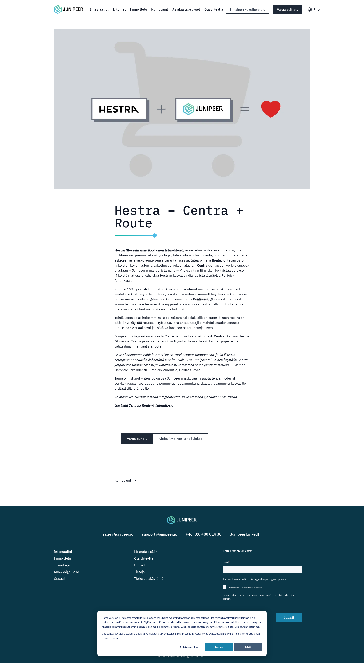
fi (314, 9)
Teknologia (62, 565)
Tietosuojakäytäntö (149, 578)
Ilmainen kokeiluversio (247, 9)
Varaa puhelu (137, 438)
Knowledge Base (66, 572)
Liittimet (119, 9)
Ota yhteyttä (213, 9)
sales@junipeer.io (118, 534)
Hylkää (248, 647)
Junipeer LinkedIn (245, 534)
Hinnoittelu (138, 9)
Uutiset (139, 565)
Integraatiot (99, 9)
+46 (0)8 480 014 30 (204, 534)
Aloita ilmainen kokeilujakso (180, 438)
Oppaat (59, 578)
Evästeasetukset (189, 647)
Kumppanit (159, 9)
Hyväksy (218, 647)
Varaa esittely (287, 9)
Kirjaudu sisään (146, 551)
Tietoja (139, 572)
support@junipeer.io (159, 534)
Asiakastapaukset (186, 9)
